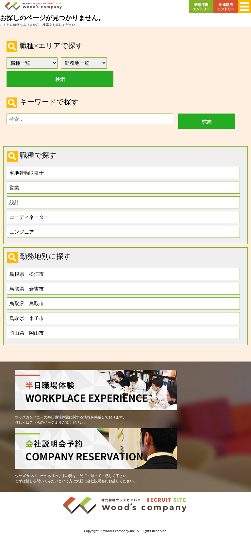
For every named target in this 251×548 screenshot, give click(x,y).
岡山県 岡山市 (26, 332)
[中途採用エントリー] (225, 14)
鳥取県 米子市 (26, 318)
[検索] (206, 121)
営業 (14, 187)
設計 (14, 202)
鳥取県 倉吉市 (26, 288)
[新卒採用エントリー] (201, 14)
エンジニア (21, 231)
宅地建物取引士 (26, 172)
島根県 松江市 (26, 274)
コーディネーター (29, 217)
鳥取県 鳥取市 (26, 303)
